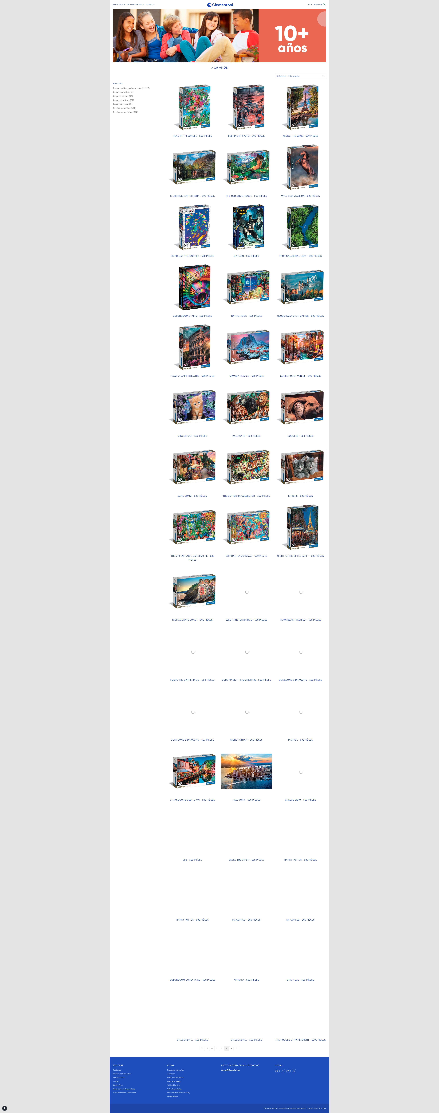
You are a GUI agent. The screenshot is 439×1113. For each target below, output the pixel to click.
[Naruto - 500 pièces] (246, 951)
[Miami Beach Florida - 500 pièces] (300, 591)
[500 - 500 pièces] (192, 831)
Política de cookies (174, 1081)
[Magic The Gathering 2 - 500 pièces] (192, 651)
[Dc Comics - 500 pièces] (246, 891)
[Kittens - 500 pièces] (300, 467)
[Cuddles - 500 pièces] (300, 407)
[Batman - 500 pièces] (246, 227)
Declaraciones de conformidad (124, 1093)
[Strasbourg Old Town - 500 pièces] (192, 771)
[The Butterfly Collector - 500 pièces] (246, 467)
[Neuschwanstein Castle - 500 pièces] (300, 287)
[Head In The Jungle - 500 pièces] (192, 107)
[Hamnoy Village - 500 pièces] (246, 347)
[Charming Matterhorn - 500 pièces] (192, 167)
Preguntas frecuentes (175, 1070)
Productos (118, 5)
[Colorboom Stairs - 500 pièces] (192, 287)
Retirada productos (174, 1089)
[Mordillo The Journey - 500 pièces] (192, 227)
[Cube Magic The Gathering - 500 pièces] (246, 651)
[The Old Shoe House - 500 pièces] (246, 167)
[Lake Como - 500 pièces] (192, 467)
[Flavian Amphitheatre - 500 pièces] (192, 347)
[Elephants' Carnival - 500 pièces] (246, 527)
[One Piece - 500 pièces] (300, 951)
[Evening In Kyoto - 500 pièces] (246, 107)
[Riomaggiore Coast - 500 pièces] (192, 591)
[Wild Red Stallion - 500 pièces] (300, 167)
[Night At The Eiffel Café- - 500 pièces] (300, 527)
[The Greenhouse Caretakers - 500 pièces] (192, 527)
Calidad (116, 1081)
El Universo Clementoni (122, 1074)
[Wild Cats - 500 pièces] (246, 407)
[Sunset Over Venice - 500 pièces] (300, 347)
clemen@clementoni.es (230, 1070)
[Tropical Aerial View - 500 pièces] (300, 227)
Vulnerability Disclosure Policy (178, 1093)
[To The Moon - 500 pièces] (246, 287)
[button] (4, 1108)
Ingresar (315, 5)
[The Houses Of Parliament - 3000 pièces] (300, 1011)
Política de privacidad (175, 1077)
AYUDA (149, 5)
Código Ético (118, 1085)
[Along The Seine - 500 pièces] (300, 107)
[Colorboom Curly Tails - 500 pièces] (192, 951)
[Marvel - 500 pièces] (300, 711)
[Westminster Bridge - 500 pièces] (246, 591)
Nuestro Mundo (135, 5)
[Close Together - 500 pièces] (246, 831)
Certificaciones (172, 1096)
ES (309, 5)
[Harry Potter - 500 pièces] (300, 831)
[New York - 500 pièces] (246, 771)
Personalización (119, 1077)
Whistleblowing (173, 1085)
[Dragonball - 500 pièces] (192, 1011)
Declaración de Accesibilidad (124, 1089)
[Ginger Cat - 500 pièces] (192, 407)
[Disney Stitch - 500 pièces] (246, 711)
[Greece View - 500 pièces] (300, 771)
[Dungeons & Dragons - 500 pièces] (300, 651)
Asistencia (171, 1074)
